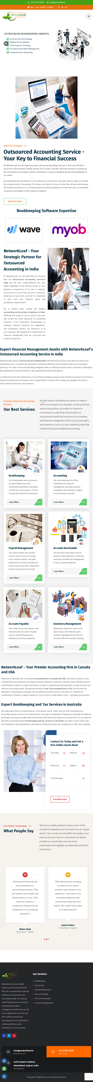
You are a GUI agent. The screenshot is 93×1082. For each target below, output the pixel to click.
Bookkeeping (17, 475)
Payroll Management (21, 548)
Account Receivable (65, 548)
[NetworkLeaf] (14, 16)
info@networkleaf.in (23, 1050)
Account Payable (19, 623)
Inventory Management (67, 623)
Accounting (60, 475)
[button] (3, 230)
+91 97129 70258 (66, 1050)
